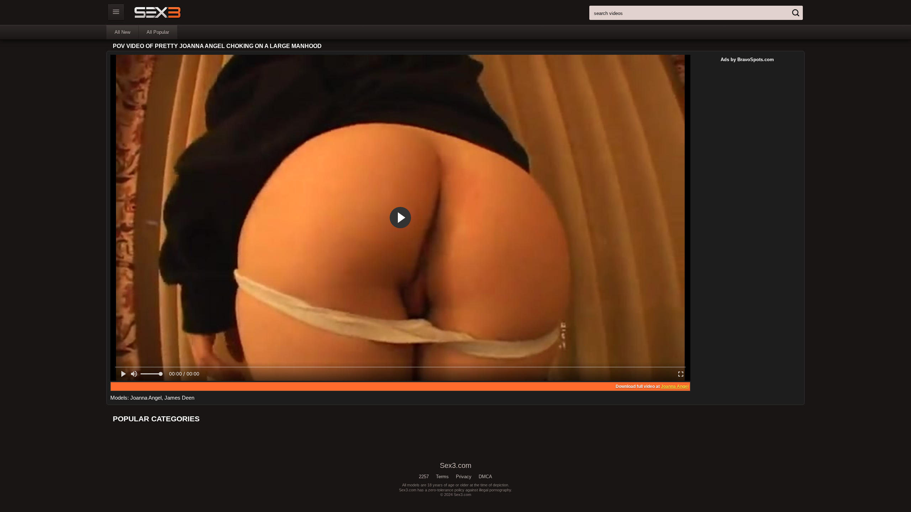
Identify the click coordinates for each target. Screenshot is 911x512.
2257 (424, 476)
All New (122, 32)
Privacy (464, 476)
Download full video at (652, 386)
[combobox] (696, 13)
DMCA (485, 476)
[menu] (116, 12)
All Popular (158, 32)
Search (796, 13)
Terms (442, 476)
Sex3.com (169, 12)
